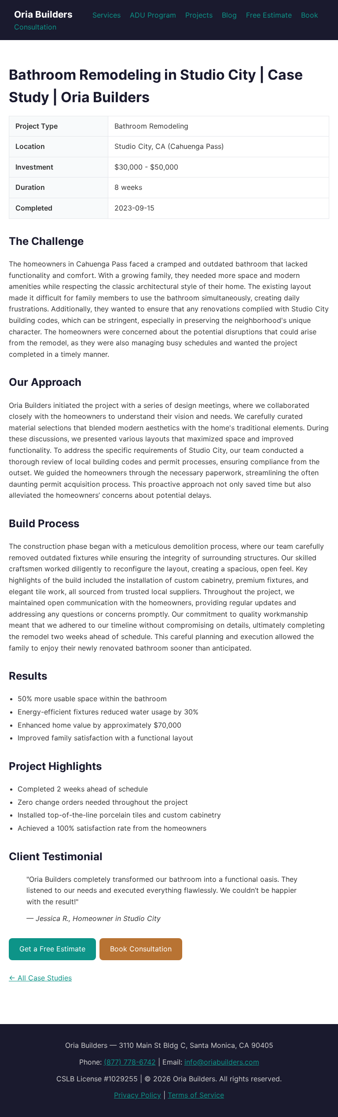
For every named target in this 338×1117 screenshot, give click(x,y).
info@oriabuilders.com (221, 1062)
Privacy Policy (137, 1095)
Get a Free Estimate (52, 948)
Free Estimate (269, 15)
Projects (199, 15)
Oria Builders (43, 14)
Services (106, 15)
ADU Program (153, 15)
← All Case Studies (40, 977)
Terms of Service (196, 1095)
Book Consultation (141, 948)
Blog (229, 15)
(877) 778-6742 (130, 1062)
